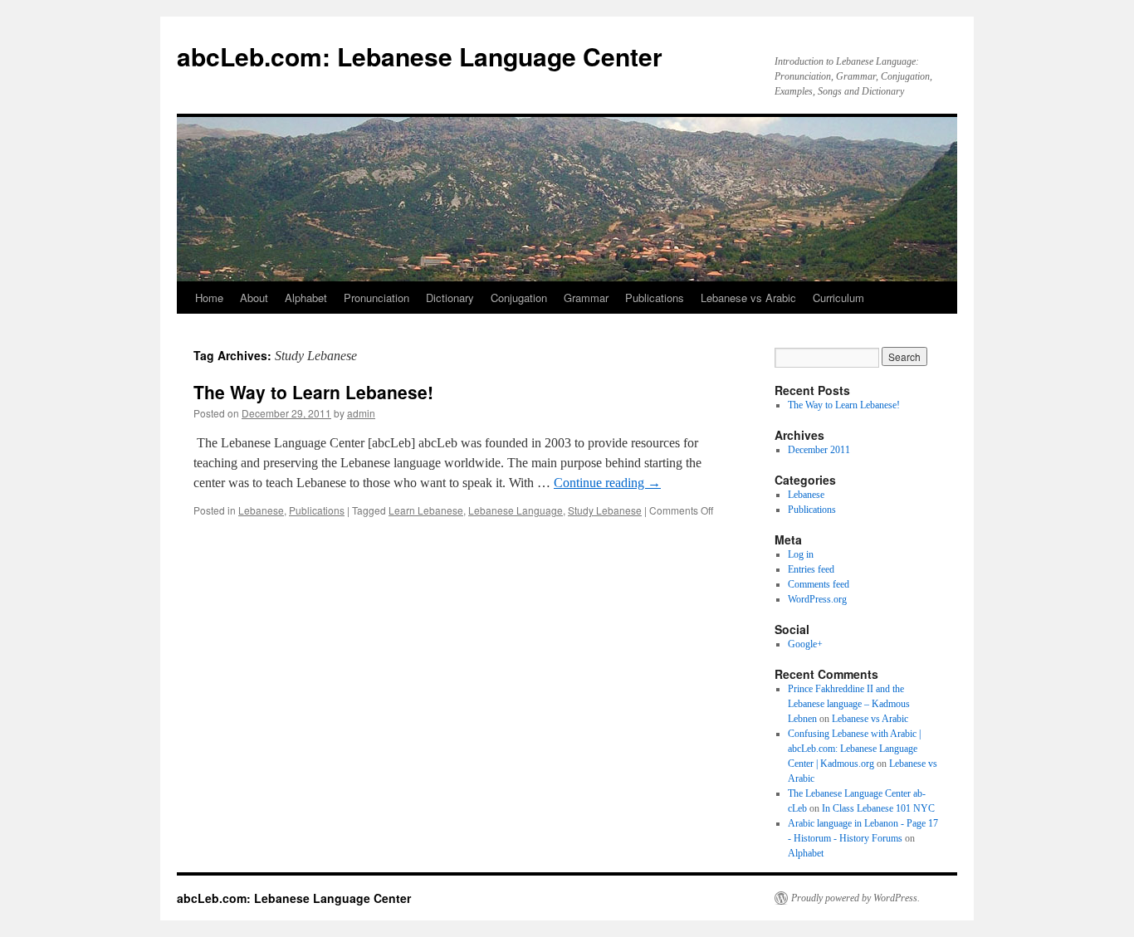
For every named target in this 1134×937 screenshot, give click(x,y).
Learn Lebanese (426, 510)
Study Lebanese (605, 510)
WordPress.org (817, 599)
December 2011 (819, 450)
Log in (801, 554)
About (254, 297)
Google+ (805, 644)
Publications (654, 297)
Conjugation (519, 297)
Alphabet (306, 297)
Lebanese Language (515, 510)
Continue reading (607, 483)
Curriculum (838, 297)
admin (361, 413)
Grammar (586, 297)
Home (209, 297)
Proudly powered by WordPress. (855, 898)
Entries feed (811, 569)
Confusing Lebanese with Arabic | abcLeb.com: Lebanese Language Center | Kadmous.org (854, 748)
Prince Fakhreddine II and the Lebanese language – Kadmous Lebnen (849, 704)
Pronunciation (376, 297)
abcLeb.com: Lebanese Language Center (419, 56)
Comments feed (818, 584)
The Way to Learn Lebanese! (313, 391)
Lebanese (261, 510)
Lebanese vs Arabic (748, 297)
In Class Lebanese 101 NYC (878, 808)
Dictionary (450, 297)
